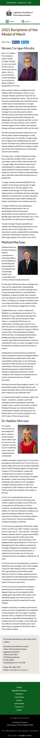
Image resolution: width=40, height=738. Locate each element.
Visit (29, 2)
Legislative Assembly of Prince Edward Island (23, 13)
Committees (19, 697)
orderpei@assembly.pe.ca (18, 670)
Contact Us (22, 2)
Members (19, 694)
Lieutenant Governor (20, 722)
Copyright (21, 735)
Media (19, 710)
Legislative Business (19, 690)
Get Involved (11, 2)
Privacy (29, 735)
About (19, 687)
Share (16, 42)
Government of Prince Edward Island (20, 725)
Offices (19, 700)
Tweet (25, 42)
